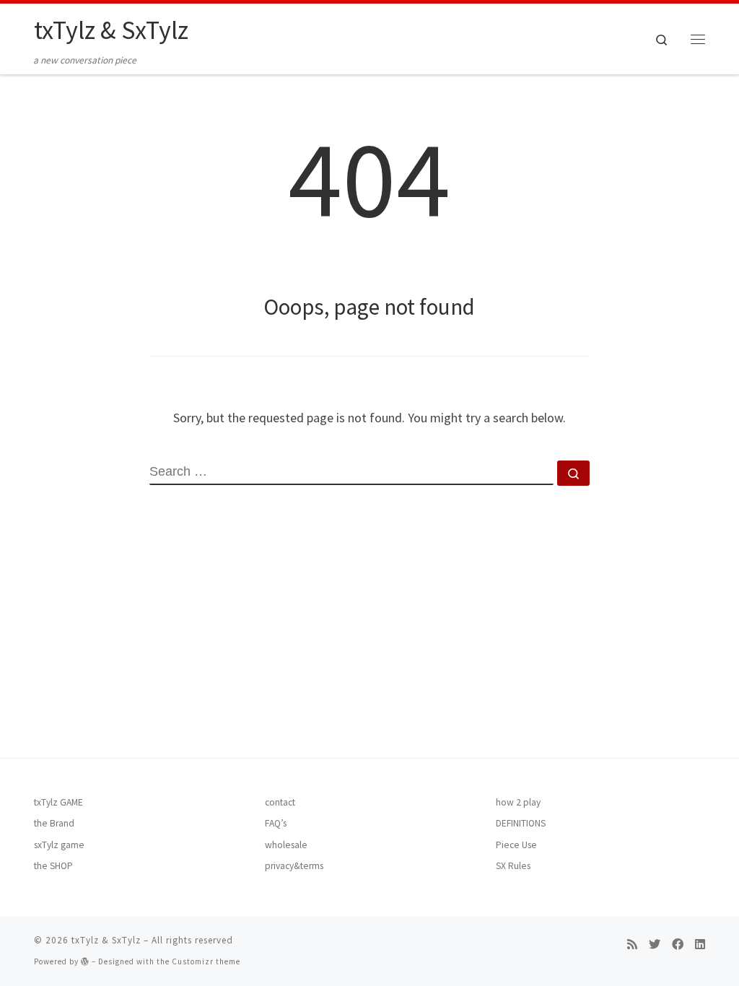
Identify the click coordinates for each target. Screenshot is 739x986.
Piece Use (516, 845)
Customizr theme (206, 961)
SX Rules (513, 866)
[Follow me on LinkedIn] (700, 944)
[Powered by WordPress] (85, 961)
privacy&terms (294, 866)
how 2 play (518, 802)
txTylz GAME (58, 802)
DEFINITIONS (521, 823)
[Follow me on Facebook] (677, 944)
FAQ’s (276, 823)
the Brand (54, 823)
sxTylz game (59, 845)
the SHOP (53, 866)
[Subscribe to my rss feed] (632, 944)
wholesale (286, 845)
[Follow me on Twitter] (654, 944)
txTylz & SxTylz (106, 940)
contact (280, 802)
